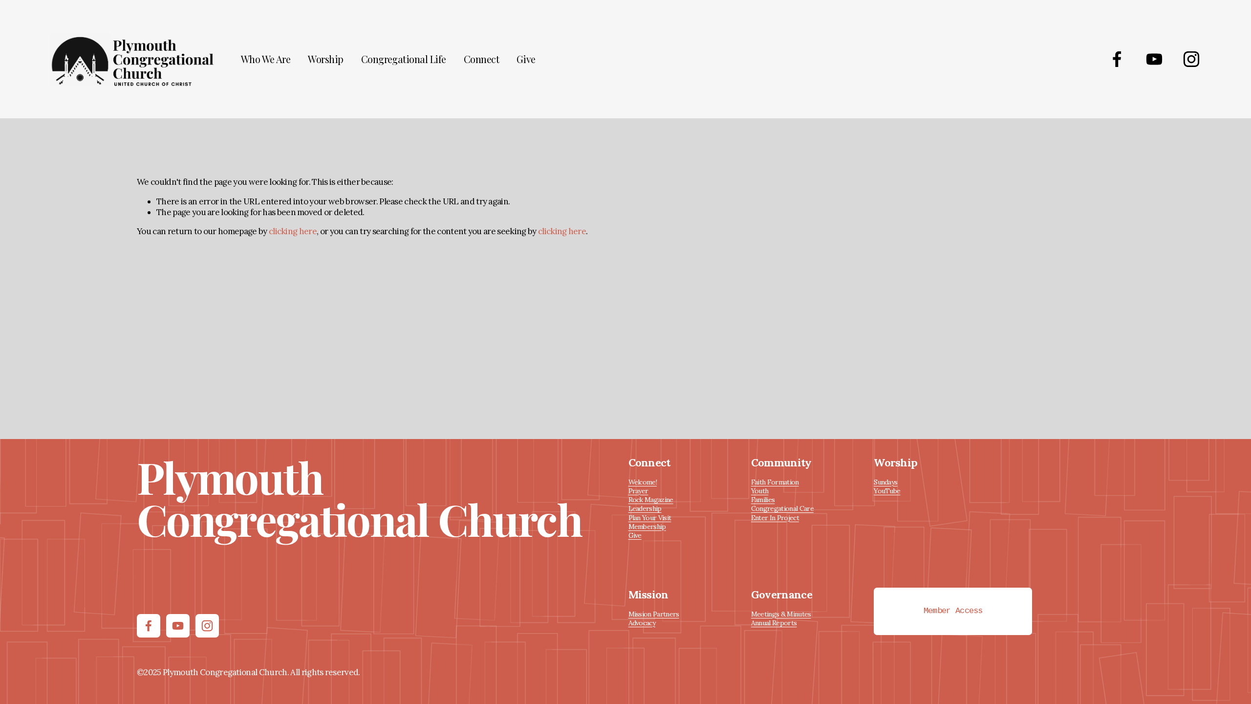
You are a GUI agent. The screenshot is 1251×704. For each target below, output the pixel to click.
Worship (325, 59)
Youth (760, 490)
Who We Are (266, 59)
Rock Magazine (650, 499)
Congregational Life (403, 59)
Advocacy (642, 622)
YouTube (887, 490)
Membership (647, 526)
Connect (481, 59)
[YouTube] (1154, 59)
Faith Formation (775, 482)
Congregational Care (782, 508)
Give (526, 59)
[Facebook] (1117, 59)
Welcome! (642, 482)
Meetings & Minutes (781, 614)
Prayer (638, 490)
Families (763, 499)
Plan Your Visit (649, 517)
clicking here (293, 231)
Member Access (953, 611)
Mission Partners (653, 614)
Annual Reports (774, 622)
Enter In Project (775, 517)
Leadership (645, 508)
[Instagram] (1191, 59)
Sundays (885, 482)
